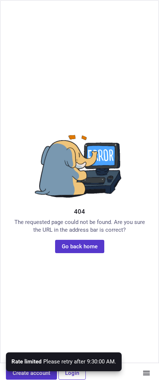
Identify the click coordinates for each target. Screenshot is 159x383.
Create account (31, 373)
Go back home (80, 246)
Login (72, 373)
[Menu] (146, 373)
